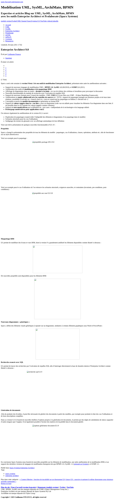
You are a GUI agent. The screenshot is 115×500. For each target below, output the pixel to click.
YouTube (70, 487)
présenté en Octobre (81, 464)
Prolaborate (9, 33)
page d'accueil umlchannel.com (12, 2)
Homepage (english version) (48, 487)
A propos (8, 39)
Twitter (14, 21)
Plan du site (5, 487)
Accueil (8, 25)
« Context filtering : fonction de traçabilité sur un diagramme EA (42, 479)
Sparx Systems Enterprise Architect (22, 468)
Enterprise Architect (12, 31)
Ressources (9, 41)
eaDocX (8, 37)
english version (6, 21)
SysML (8, 29)
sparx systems (10, 474)
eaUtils (7, 35)
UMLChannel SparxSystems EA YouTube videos (34, 21)
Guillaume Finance (14, 54)
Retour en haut (6, 483)
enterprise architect (12, 476)
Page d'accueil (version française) (23, 487)
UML (7, 27)
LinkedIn (55, 21)
